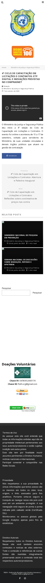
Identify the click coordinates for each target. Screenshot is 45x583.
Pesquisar (6, 288)
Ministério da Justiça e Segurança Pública (19, 88)
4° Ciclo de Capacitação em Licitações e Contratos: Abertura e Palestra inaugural (24, 176)
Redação (6, 86)
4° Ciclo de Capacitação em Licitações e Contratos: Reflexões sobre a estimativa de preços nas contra (20, 195)
